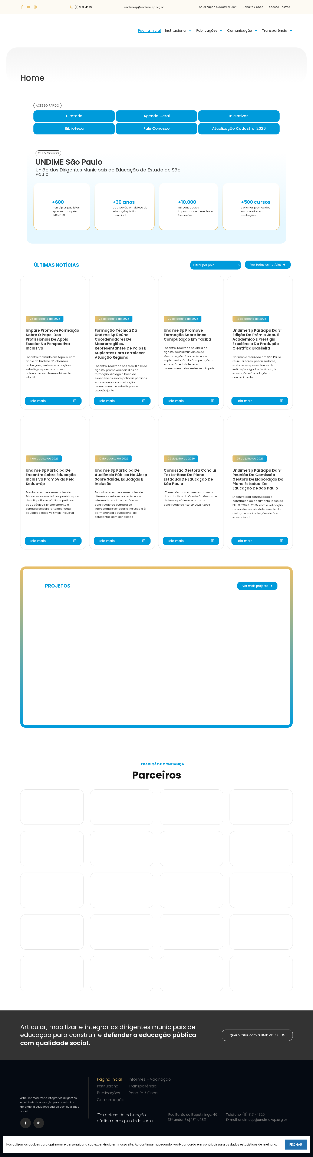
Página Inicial (149, 31)
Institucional (176, 31)
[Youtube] (28, 7)
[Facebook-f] (22, 7)
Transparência (274, 31)
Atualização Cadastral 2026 (218, 7)
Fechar (295, 1144)
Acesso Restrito (279, 7)
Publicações (206, 31)
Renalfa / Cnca (253, 7)
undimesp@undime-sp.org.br (262, 1119)
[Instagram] (35, 7)
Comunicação (239, 31)
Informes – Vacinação (150, 1079)
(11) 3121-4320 (253, 1114)
